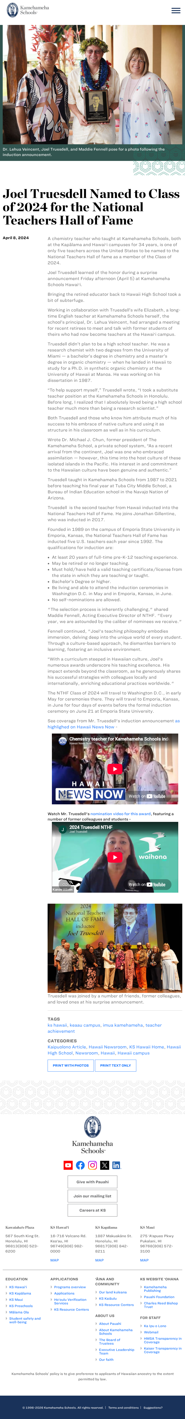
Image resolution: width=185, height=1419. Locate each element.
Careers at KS (92, 1210)
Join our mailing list (92, 1196)
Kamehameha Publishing (155, 1288)
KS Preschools (21, 1306)
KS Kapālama (20, 1293)
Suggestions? (153, 1407)
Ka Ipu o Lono (155, 1326)
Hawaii (108, 1053)
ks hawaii (57, 1025)
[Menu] (174, 10)
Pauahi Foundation (159, 1297)
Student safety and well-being (25, 1320)
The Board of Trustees (109, 1341)
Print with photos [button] (71, 1065)
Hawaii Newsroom (108, 1047)
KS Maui (16, 1299)
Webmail (151, 1332)
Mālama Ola (19, 1312)
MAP (54, 1260)
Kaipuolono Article (67, 1047)
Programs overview (70, 1287)
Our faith (106, 1359)
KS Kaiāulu (108, 1298)
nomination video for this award (120, 814)
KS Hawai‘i (18, 1287)
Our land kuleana (113, 1292)
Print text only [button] (115, 1065)
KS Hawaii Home (146, 1047)
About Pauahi (110, 1324)
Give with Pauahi (92, 1182)
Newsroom (86, 1053)
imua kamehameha (123, 1025)
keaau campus (85, 1025)
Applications (64, 1293)
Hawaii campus (134, 1053)
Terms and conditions (123, 1407)
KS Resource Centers (71, 1309)
